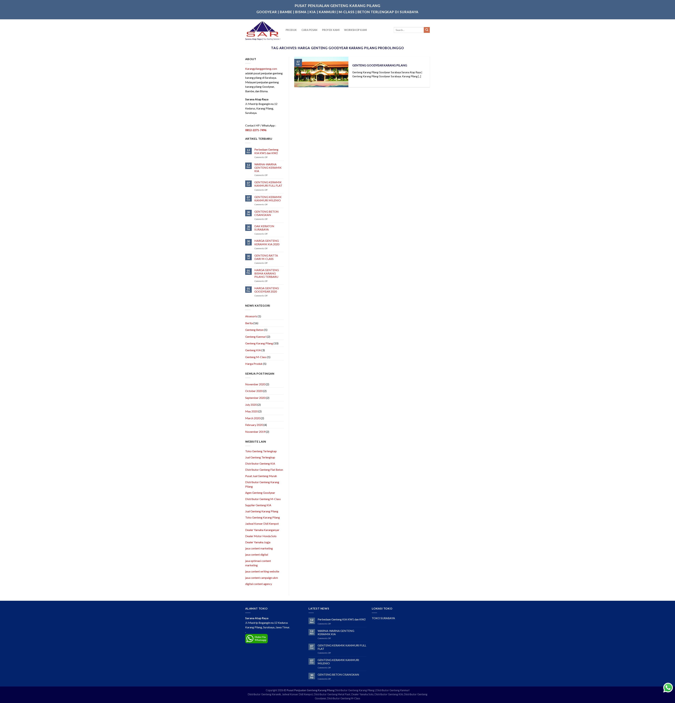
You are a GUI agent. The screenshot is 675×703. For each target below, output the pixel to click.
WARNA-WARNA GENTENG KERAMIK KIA (268, 168)
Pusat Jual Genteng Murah (261, 476)
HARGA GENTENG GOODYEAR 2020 (266, 289)
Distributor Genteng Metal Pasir (332, 694)
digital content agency (258, 583)
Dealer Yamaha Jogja (257, 542)
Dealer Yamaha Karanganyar (262, 530)
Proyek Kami (331, 29)
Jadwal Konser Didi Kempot (262, 523)
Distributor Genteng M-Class (263, 499)
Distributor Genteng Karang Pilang (354, 690)
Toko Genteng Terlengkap (261, 451)
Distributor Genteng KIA (260, 463)
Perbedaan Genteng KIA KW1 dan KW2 (266, 151)
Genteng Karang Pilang (259, 343)
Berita (249, 323)
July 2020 (251, 404)
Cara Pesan (309, 29)
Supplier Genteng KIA (258, 505)
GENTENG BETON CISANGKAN (266, 213)
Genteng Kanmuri (255, 336)
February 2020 (254, 424)
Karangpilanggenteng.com (261, 68)
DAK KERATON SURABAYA (264, 227)
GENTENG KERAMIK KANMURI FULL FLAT (268, 183)
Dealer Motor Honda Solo (261, 536)
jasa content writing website (262, 571)
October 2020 (254, 391)
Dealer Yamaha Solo (362, 694)
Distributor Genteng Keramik (264, 694)
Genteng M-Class (255, 357)
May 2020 (251, 411)
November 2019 (255, 431)
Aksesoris (251, 316)
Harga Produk (253, 363)
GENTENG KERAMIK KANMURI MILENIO (268, 198)
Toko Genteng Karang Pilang (262, 517)
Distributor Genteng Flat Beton (264, 469)
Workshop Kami (355, 29)
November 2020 (255, 384)
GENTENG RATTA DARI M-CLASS (266, 257)
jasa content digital (256, 554)
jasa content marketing (259, 548)
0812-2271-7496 (255, 130)
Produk (291, 29)
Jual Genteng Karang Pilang (261, 511)
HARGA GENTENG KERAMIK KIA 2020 (266, 242)
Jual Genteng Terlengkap (260, 457)
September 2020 (255, 397)
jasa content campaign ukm (261, 577)
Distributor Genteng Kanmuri (392, 690)
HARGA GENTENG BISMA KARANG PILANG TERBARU (266, 273)
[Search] (427, 30)
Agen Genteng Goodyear (260, 492)
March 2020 (252, 418)
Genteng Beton (254, 329)
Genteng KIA (253, 350)
